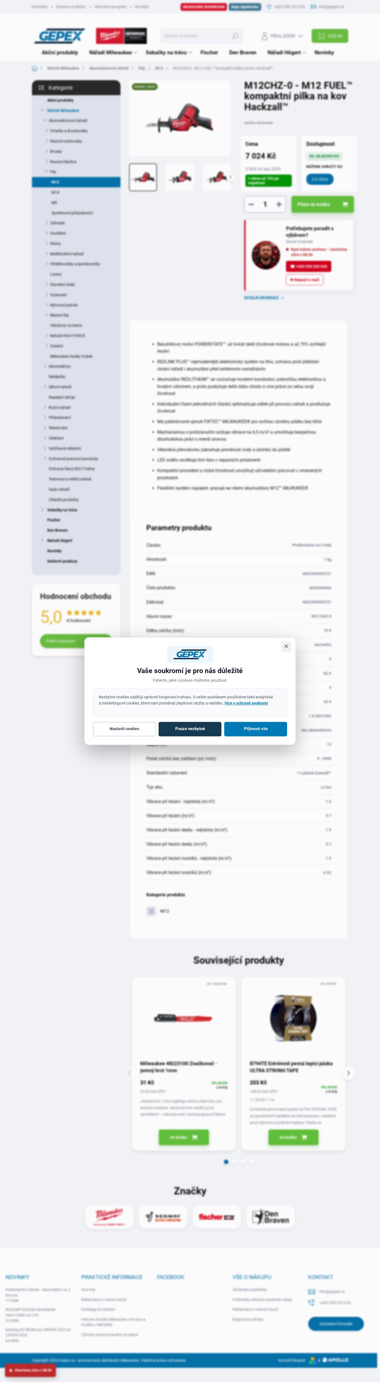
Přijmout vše (256, 728)
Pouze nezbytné (190, 728)
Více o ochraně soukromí (246, 703)
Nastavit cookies (124, 729)
